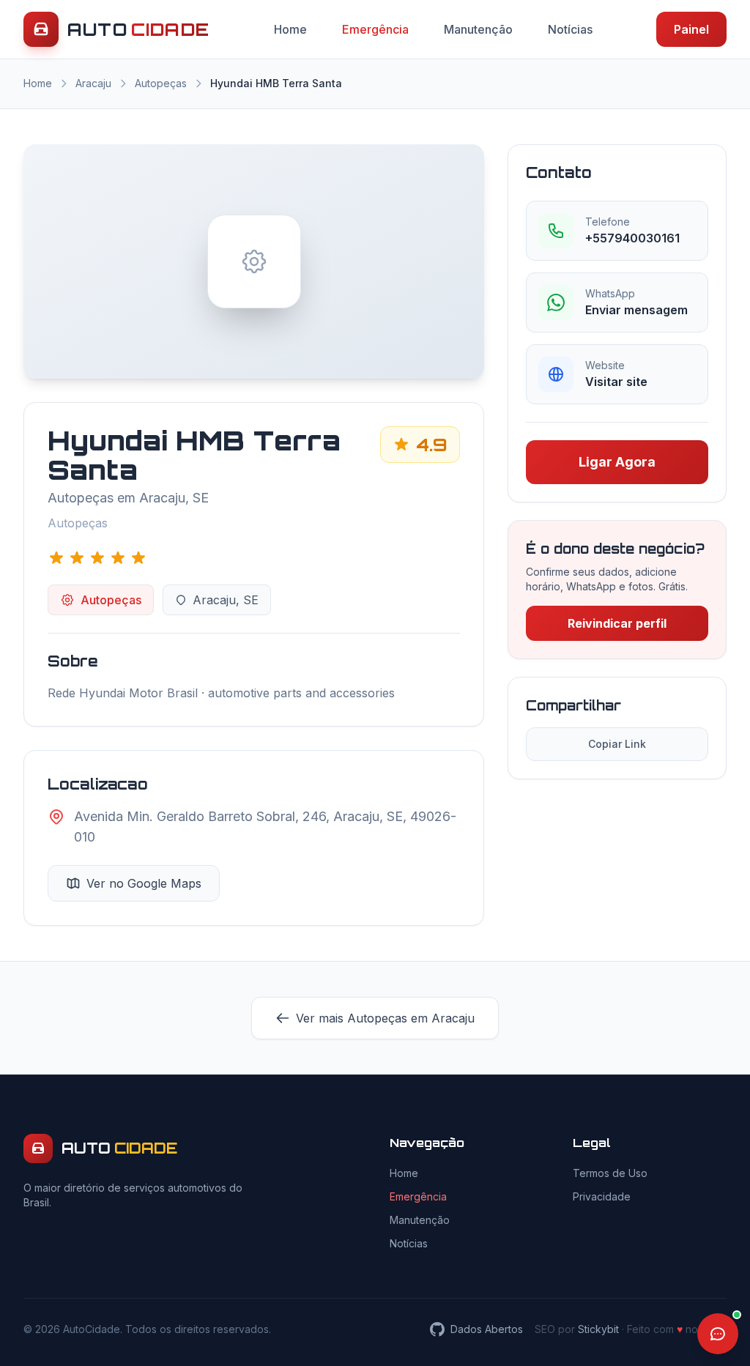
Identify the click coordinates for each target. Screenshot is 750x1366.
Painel (691, 29)
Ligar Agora (617, 461)
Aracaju (93, 83)
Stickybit (598, 1329)
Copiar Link (617, 744)
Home (290, 29)
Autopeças (161, 83)
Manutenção (478, 29)
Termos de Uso (610, 1173)
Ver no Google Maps (143, 883)
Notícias (570, 29)
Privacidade (602, 1196)
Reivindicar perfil (617, 623)
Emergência (375, 29)
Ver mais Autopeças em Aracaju (385, 1018)
